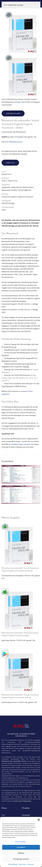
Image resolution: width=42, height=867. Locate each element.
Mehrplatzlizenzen (16, 142)
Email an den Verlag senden (22, 801)
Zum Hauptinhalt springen (13, 5)
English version (10, 163)
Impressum (30, 864)
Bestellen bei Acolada (14, 113)
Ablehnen (21, 853)
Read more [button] (21, 481)
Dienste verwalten (20, 841)
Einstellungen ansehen (21, 859)
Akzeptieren (21, 847)
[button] (39, 820)
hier (32, 429)
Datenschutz (22, 864)
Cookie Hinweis (12, 864)
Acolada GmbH (19, 102)
